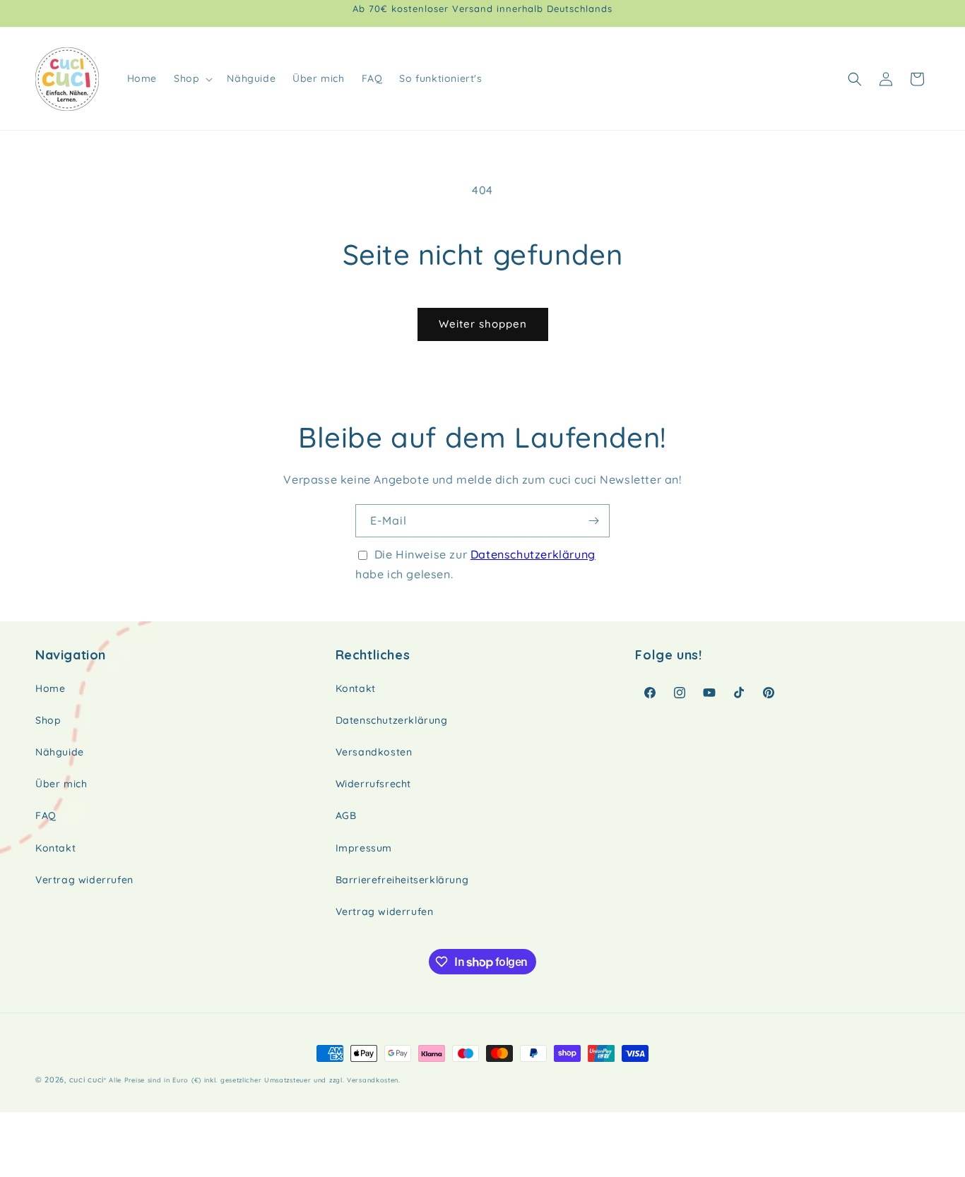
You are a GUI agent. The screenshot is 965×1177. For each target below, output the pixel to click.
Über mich (61, 783)
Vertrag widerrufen (84, 879)
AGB (346, 815)
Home (50, 688)
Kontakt (55, 848)
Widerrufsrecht (373, 783)
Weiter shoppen (483, 323)
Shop (48, 720)
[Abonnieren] (593, 520)
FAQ (46, 815)
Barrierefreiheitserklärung (402, 879)
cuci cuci (86, 1080)
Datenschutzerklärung (533, 554)
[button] (191, 78)
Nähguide (59, 752)
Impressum (364, 848)
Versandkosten (374, 752)
